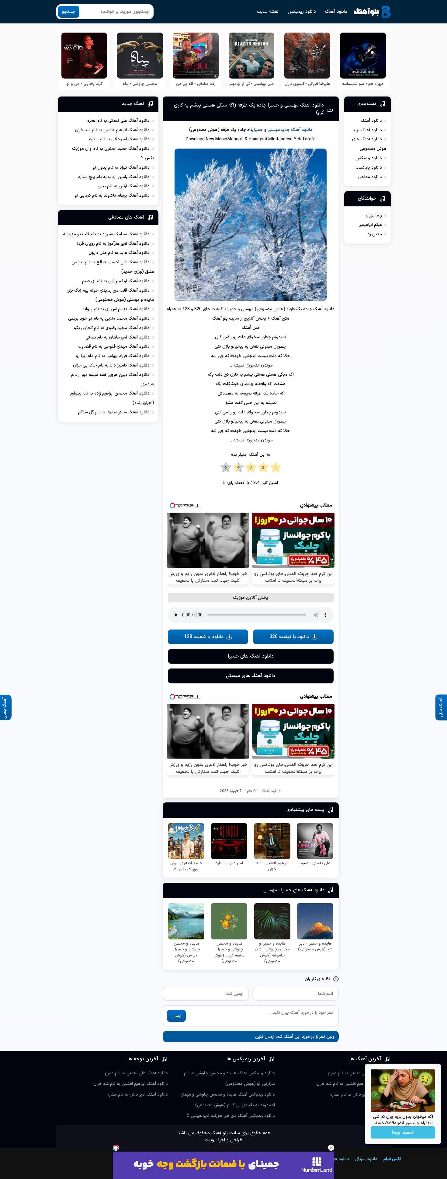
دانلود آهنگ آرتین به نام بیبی (124, 186)
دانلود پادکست (368, 167)
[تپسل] (116, 1148)
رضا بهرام (374, 215)
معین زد (374, 234)
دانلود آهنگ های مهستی (250, 675)
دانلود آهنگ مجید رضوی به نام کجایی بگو (112, 328)
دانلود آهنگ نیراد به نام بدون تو (121, 167)
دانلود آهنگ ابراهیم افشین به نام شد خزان (112, 130)
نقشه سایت (268, 11)
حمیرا (258, 130)
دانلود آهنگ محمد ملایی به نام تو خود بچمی (109, 318)
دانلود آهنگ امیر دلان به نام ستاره (119, 139)
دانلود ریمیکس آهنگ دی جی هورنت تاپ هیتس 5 (231, 1116)
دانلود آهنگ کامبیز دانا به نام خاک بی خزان (111, 365)
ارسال (176, 1016)
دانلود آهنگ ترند (367, 130)
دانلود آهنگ (336, 11)
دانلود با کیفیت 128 (204, 636)
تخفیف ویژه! (403, 1132)
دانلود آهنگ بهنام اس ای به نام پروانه (116, 309)
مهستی (274, 130)
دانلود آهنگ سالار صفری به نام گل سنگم (114, 412)
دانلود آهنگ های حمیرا (251, 656)
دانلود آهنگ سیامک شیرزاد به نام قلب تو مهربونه (106, 234)
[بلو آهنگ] (372, 12)
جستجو (68, 12)
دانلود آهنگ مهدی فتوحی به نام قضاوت (114, 346)
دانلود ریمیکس (302, 11)
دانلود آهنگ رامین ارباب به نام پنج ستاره (114, 177)
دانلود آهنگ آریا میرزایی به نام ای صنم (116, 281)
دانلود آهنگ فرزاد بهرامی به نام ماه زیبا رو (113, 356)
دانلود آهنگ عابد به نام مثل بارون (119, 253)
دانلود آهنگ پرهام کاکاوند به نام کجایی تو (112, 195)
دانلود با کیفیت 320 (289, 636)
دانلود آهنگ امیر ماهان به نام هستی (117, 337)
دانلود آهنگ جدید (296, 130)
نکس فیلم (392, 1159)
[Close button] (331, 1148)
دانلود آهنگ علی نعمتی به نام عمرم (118, 121)
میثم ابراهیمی (370, 225)
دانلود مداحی (370, 177)
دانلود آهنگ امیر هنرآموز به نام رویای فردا (113, 243)
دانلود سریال (366, 1159)
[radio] (275, 467)
